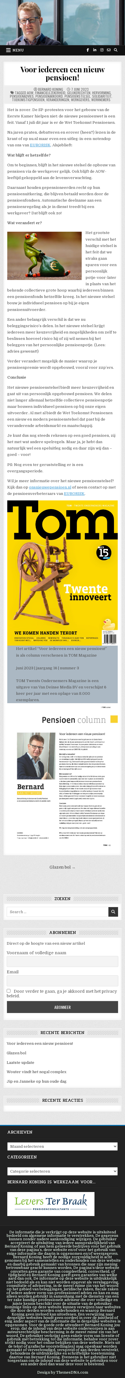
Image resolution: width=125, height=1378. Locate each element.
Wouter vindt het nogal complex (36, 1072)
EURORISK (40, 145)
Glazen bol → (62, 867)
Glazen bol (16, 1053)
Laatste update (20, 1062)
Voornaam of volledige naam (36, 952)
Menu (18, 50)
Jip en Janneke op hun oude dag (37, 1081)
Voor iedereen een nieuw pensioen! (62, 73)
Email (13, 972)
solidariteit (101, 96)
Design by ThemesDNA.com (62, 1372)
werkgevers (80, 99)
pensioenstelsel (77, 96)
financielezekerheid (50, 92)
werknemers (100, 99)
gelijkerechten (78, 92)
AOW (30, 92)
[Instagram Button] (102, 50)
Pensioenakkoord (49, 96)
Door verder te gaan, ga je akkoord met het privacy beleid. (62, 993)
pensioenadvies (22, 96)
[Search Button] (116, 50)
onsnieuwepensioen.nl (50, 487)
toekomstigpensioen (28, 99)
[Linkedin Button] (95, 50)
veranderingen (57, 99)
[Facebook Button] (88, 50)
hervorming (101, 92)
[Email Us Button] (109, 50)
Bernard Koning (50, 89)
